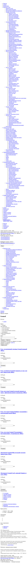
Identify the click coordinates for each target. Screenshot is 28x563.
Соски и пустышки (10, 151)
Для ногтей (11, 105)
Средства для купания (14, 148)
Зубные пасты (12, 172)
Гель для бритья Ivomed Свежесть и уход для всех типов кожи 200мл (14, 371)
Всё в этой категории (11, 9)
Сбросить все (4, 345)
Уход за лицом (9, 67)
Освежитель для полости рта (15, 181)
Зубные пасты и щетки (11, 131)
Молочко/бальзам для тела (15, 100)
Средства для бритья (13, 17)
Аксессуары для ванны (11, 136)
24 (11, 342)
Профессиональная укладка (15, 41)
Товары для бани (10, 106)
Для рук (10, 94)
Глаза (7, 159)
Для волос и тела (13, 20)
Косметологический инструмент (16, 125)
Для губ (10, 82)
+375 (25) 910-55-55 (5, 239)
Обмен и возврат (7, 212)
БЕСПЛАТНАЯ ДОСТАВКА (7, 233)
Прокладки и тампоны (14, 188)
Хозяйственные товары (8, 195)
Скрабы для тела (12, 101)
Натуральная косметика (11, 50)
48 (12, 342)
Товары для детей (7, 127)
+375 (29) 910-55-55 (5, 237)
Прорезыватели (9, 149)
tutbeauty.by (5, 526)
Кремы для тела (12, 92)
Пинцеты (11, 124)
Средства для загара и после (12, 114)
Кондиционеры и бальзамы (15, 44)
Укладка (11, 62)
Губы (7, 156)
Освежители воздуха (11, 200)
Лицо (7, 158)
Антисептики (9, 165)
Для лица (11, 19)
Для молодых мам (10, 191)
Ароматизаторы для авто (11, 203)
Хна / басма (11, 66)
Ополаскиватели (12, 174)
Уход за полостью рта (11, 167)
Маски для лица (12, 76)
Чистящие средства (10, 206)
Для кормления (9, 138)
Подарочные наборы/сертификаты (14, 10)
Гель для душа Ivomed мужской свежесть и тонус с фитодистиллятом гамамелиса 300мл (14, 391)
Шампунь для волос (13, 57)
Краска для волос (13, 63)
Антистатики (9, 202)
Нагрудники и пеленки (11, 135)
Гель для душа (5, 329)
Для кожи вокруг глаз (14, 83)
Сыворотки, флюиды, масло (15, 47)
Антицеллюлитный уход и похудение (17, 98)
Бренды (5, 3)
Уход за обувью (9, 199)
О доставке (5, 493)
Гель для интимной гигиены (8, 330)
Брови (7, 157)
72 (14, 342)
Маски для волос (13, 46)
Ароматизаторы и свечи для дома (13, 201)
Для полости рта (12, 28)
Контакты (5, 217)
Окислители (11, 37)
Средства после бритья (14, 18)
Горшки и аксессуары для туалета (14, 137)
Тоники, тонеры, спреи (14, 85)
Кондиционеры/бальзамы (14, 60)
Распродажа (6, 5)
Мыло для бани (12, 111)
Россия (3, 334)
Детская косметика (10, 140)
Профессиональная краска (15, 36)
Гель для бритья (5, 327)
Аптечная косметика (10, 21)
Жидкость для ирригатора (15, 178)
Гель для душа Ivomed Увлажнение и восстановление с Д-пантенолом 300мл (12, 432)
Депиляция (11, 103)
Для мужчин (11, 42)
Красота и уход (6, 7)
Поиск (2, 246)
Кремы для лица (12, 74)
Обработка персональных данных (11, 506)
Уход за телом (9, 87)
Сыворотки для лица (13, 78)
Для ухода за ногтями (14, 121)
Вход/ (2, 243)
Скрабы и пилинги (13, 72)
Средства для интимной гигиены (13, 183)
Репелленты (9, 126)
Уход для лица (12, 26)
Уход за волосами (10, 51)
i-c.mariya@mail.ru (10, 544)
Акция (4, 207)
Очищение (11, 73)
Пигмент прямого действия (15, 40)
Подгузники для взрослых (12, 194)
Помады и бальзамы (10, 132)
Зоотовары (8, 205)
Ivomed (3, 325)
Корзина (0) (12, 243)
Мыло (7, 189)
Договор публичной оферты (9, 216)
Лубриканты (12, 29)
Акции (4, 4)
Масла (10, 112)
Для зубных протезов (14, 180)
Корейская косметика (11, 30)
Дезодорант (5, 332)
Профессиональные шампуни (15, 45)
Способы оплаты (7, 494)
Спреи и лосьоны (13, 61)
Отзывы (5, 218)
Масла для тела (12, 97)
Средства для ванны (13, 104)
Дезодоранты (12, 99)
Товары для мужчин (10, 12)
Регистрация (6, 243)
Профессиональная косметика (13, 31)
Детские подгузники (11, 133)
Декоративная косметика (9, 152)
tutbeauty (5, 527)
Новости (5, 215)
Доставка (5, 210)
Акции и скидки (7, 213)
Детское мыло (12, 144)
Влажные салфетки (10, 190)
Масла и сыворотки (13, 56)
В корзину (3, 365)
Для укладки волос (13, 120)
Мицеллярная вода (13, 84)
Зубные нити (12, 176)
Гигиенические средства (9, 162)
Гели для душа (12, 93)
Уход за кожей (12, 146)
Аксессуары (9, 115)
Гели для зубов (12, 175)
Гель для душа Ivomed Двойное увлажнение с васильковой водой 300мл (14, 412)
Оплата (5, 211)
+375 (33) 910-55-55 (5, 238)
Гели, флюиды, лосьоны (14, 77)
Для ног (10, 95)
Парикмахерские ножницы (15, 122)
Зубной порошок (13, 179)
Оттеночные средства (14, 39)
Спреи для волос (12, 49)
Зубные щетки (12, 173)
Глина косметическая (13, 79)
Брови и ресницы (13, 81)
